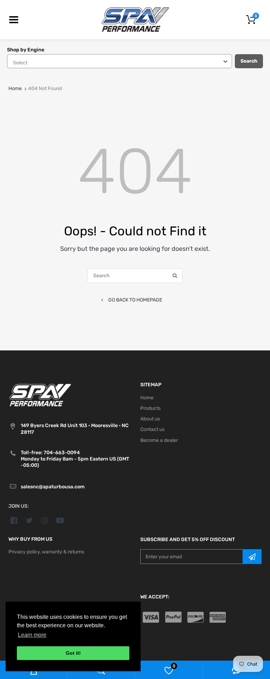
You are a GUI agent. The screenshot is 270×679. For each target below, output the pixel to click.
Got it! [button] (73, 653)
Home (15, 88)
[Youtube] (59, 520)
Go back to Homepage (135, 300)
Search (248, 61)
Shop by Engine (25, 50)
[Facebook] (13, 520)
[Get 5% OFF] (252, 556)
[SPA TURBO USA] (135, 20)
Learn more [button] (32, 635)
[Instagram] (44, 520)
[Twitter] (29, 520)
